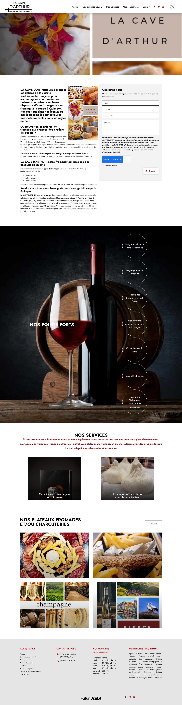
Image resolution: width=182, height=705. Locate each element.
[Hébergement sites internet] (91, 703)
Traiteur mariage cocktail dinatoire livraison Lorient (145, 667)
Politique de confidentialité (30, 671)
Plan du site (24, 674)
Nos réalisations (131, 6)
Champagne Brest (144, 677)
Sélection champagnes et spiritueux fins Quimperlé (145, 663)
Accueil (75, 6)
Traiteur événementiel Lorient (145, 673)
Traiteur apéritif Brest (149, 656)
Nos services (112, 6)
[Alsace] (127, 605)
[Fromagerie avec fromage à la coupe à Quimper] (83, 113)
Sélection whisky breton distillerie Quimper (145, 678)
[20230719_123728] (127, 555)
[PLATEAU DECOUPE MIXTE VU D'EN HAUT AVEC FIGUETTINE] (54, 555)
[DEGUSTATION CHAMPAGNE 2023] (54, 605)
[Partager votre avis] (163, 6)
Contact (146, 6)
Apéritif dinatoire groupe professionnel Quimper (145, 670)
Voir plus (153, 523)
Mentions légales (26, 668)
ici (119, 152)
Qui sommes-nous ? (92, 6)
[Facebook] (154, 6)
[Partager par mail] (158, 6)
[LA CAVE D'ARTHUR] (18, 6)
